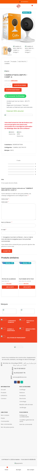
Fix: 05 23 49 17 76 (19, 373)
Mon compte (5, 415)
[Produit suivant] (10, 67)
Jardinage (22, 407)
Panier (3, 418)
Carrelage (22, 401)
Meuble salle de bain (26, 404)
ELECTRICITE (22, 61)
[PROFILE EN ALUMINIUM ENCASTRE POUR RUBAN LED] (10, 269)
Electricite (22, 398)
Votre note (5, 199)
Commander (5, 421)
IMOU (12, 150)
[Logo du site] (18, 6)
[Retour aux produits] (8, 67)
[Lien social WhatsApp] (7, 1)
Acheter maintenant (13, 90)
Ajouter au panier (20, 85)
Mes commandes (6, 424)
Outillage (22, 389)
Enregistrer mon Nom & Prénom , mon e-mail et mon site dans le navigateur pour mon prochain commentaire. (17, 239)
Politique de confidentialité (24, 416)
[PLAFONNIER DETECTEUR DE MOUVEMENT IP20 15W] (27, 269)
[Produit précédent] (5, 67)
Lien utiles (4, 412)
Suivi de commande (25, 424)
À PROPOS (4, 395)
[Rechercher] (35, 6)
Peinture (22, 392)
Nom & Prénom (6, 222)
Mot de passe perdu (7, 427)
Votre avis (4, 202)
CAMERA (7, 63)
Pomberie (22, 395)
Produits (13, 61)
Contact (3, 398)
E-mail (3, 230)
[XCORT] (9, 311)
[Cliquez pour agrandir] (5, 41)
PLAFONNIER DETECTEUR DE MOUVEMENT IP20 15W (27, 280)
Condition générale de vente (26, 420)
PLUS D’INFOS (23, 412)
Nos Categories (24, 387)
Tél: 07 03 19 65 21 (19, 368)
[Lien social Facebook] (2, 1)
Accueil (6, 61)
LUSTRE (29, 281)
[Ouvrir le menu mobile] (2, 6)
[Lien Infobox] (9, 321)
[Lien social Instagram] (5, 1)
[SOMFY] (27, 311)
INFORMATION (5, 387)
